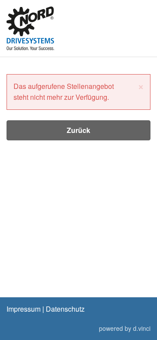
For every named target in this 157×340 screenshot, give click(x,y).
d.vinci (141, 328)
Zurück (78, 130)
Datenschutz (65, 309)
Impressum (24, 309)
